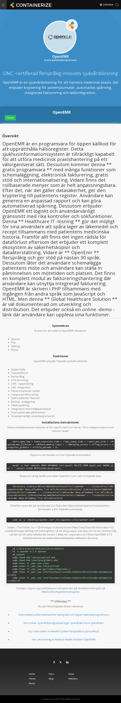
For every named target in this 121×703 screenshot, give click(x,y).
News (71, 673)
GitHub (10, 117)
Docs (51, 673)
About (32, 683)
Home (32, 673)
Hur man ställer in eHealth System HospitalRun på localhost (63, 631)
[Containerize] (30, 5)
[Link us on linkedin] (67, 662)
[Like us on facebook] (54, 662)
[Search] (117, 4)
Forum (32, 678)
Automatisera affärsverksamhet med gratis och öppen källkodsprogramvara (64, 614)
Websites (73, 678)
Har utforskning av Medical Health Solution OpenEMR (63, 639)
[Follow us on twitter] (61, 662)
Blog (51, 678)
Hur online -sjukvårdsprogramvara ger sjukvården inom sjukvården (64, 623)
